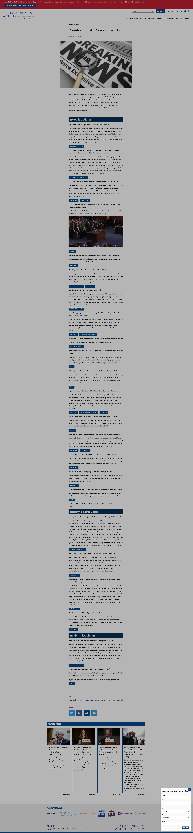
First (163, 800)
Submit (185, 828)
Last (163, 806)
